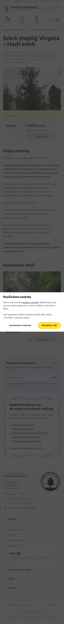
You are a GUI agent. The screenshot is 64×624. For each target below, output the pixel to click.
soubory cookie (30, 302)
